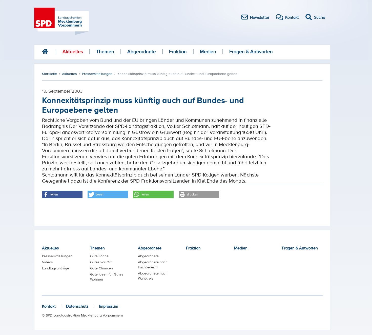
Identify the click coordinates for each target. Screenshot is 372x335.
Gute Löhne (99, 256)
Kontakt (49, 306)
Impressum (108, 306)
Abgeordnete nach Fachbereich (153, 265)
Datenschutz (77, 306)
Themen (105, 51)
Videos (47, 262)
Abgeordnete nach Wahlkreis (153, 276)
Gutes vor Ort (101, 262)
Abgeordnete (141, 51)
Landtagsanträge (55, 268)
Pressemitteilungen (57, 256)
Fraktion (178, 51)
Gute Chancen (101, 268)
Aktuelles (73, 51)
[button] (62, 194)
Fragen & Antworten (251, 51)
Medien (208, 51)
